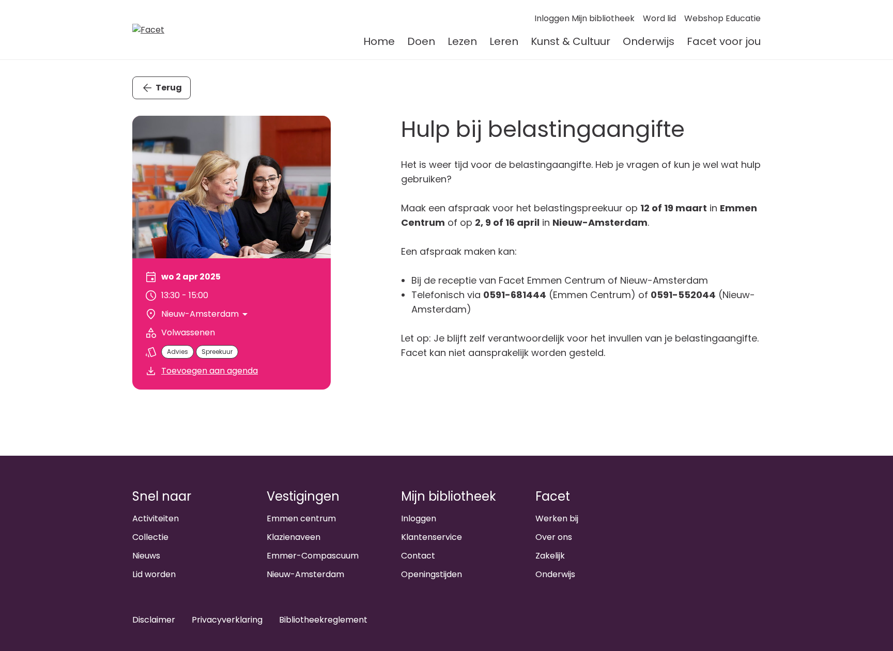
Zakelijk (550, 556)
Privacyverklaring (227, 620)
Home (379, 41)
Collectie (150, 537)
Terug (169, 88)
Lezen (462, 41)
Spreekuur (217, 351)
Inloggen (418, 518)
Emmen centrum (301, 518)
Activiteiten (155, 518)
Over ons (553, 537)
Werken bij (556, 518)
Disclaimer (153, 620)
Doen (421, 41)
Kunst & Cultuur (570, 41)
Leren (503, 41)
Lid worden (154, 574)
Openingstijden (431, 574)
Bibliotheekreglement (323, 620)
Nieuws (146, 556)
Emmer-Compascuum (313, 556)
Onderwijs (648, 41)
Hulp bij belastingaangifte (543, 129)
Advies (177, 351)
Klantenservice (431, 537)
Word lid (659, 18)
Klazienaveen (293, 537)
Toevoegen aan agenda (209, 371)
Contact (418, 556)
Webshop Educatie (722, 18)
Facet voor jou (724, 41)
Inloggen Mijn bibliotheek (584, 18)
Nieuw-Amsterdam (305, 574)
